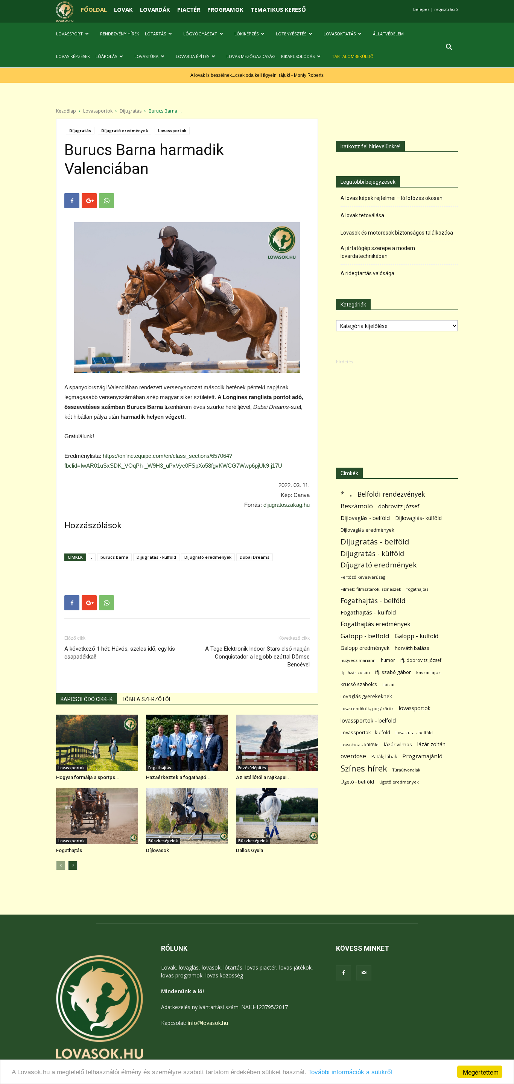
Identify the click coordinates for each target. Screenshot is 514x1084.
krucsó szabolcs (359, 684)
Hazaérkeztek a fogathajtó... (178, 777)
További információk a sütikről (350, 1072)
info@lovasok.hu (208, 1022)
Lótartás (155, 34)
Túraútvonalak (406, 770)
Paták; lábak (384, 756)
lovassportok (414, 708)
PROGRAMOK (225, 9)
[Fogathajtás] (97, 816)
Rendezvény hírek (119, 34)
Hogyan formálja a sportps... (88, 777)
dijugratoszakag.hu (286, 505)
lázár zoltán (431, 744)
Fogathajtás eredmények (376, 624)
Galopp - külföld (416, 636)
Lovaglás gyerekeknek (366, 696)
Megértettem (481, 1071)
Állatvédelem (388, 34)
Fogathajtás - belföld (373, 601)
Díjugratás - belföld (375, 542)
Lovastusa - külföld (360, 744)
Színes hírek (364, 768)
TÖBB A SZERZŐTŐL (147, 699)
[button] (449, 48)
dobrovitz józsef (398, 506)
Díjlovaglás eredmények (367, 529)
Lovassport (69, 34)
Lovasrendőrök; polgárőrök (367, 708)
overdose (353, 756)
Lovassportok (98, 111)
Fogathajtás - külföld (368, 612)
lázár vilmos (398, 744)
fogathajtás (417, 589)
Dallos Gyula (249, 850)
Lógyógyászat (200, 34)
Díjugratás (130, 111)
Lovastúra (146, 56)
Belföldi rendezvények (391, 494)
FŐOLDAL (94, 9)
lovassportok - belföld (368, 720)
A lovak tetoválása (362, 215)
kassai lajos (428, 672)
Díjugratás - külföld (156, 557)
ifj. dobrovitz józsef (420, 660)
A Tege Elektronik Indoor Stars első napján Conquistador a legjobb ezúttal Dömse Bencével (257, 656)
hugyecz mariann (358, 660)
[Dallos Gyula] (277, 816)
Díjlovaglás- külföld (418, 517)
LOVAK (123, 9)
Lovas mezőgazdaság (251, 56)
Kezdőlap (66, 111)
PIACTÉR (188, 9)
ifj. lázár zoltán (355, 672)
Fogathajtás (159, 767)
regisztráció (446, 9)
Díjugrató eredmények (124, 130)
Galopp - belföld (365, 636)
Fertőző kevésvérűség (363, 577)
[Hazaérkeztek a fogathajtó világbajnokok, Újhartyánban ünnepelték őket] (187, 743)
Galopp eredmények (365, 647)
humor (388, 660)
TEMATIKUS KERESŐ (278, 9)
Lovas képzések (73, 56)
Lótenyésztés (291, 34)
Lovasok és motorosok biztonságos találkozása (397, 233)
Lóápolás (106, 56)
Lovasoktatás (340, 34)
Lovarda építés (192, 56)
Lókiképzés (246, 34)
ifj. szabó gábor (393, 672)
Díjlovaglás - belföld (365, 517)
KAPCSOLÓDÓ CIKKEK (87, 699)
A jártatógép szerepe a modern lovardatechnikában (378, 252)
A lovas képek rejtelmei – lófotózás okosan (392, 198)
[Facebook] (343, 972)
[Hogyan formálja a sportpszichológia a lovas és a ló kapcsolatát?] (97, 743)
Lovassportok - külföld (365, 732)
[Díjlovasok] (187, 816)
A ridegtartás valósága (367, 273)
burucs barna (114, 557)
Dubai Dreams (254, 557)
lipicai (388, 684)
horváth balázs (412, 648)
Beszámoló (357, 506)
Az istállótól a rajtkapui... (263, 777)
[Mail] (363, 972)
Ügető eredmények (399, 782)
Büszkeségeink (163, 840)
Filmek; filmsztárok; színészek (371, 589)
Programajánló (422, 756)
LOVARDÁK (155, 9)
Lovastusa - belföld (414, 732)
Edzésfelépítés (252, 767)
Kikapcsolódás (298, 56)
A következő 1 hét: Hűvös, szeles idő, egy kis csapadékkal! (119, 652)
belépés (421, 9)
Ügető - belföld (357, 781)
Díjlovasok (157, 850)
